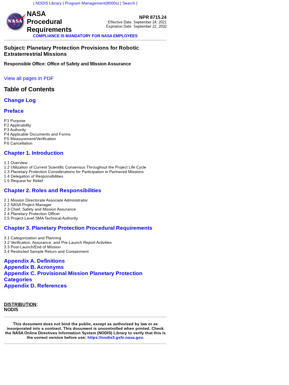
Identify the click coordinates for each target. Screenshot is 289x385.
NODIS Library (49, 3)
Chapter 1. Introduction (34, 153)
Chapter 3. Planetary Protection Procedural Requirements (78, 228)
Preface (14, 111)
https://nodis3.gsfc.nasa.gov (115, 337)
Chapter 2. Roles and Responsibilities (52, 190)
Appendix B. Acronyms (34, 267)
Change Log (20, 100)
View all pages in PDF (29, 78)
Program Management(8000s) (92, 3)
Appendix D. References (35, 286)
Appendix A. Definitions (34, 261)
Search (128, 3)
